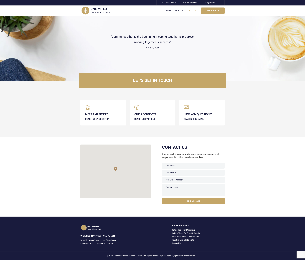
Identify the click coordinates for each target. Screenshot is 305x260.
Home (168, 10)
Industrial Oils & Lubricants (183, 240)
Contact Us (192, 10)
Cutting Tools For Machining (183, 230)
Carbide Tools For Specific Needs (186, 233)
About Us (179, 10)
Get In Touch (213, 10)
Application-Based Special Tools (185, 236)
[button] (115, 169)
